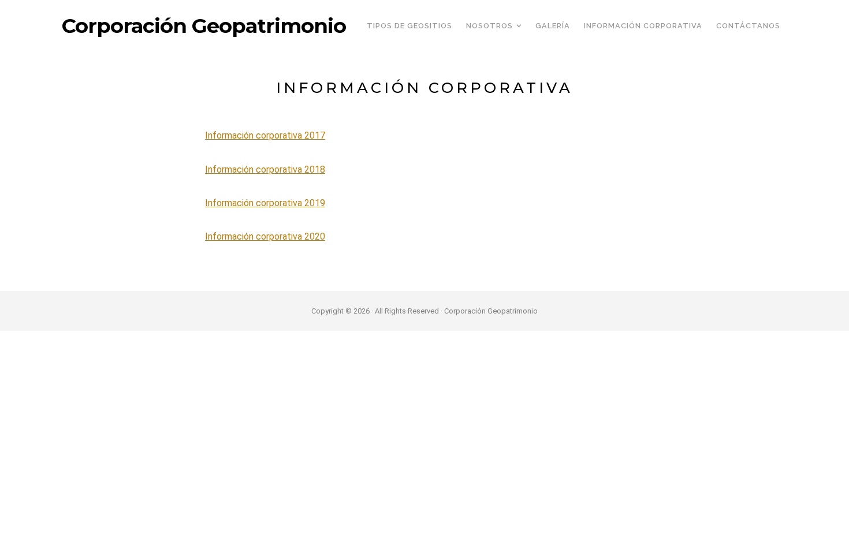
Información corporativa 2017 (265, 135)
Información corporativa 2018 (265, 169)
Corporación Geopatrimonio (204, 26)
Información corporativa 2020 (265, 236)
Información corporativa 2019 (265, 202)
